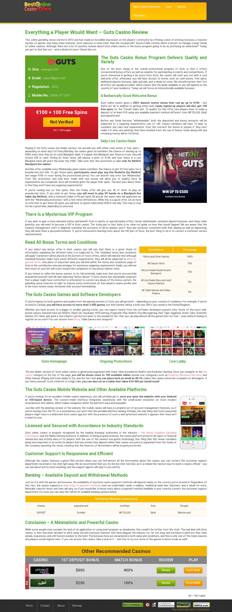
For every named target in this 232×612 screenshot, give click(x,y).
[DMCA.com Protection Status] (201, 604)
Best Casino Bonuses (146, 6)
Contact (45, 605)
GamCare (154, 605)
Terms (29, 605)
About (61, 605)
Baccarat (196, 375)
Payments (139, 15)
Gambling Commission (166, 604)
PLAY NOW (193, 570)
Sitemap (77, 605)
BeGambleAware (132, 605)
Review (166, 570)
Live (168, 6)
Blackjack (185, 375)
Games (181, 6)
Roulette (173, 375)
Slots (77, 319)
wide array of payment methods (82, 485)
